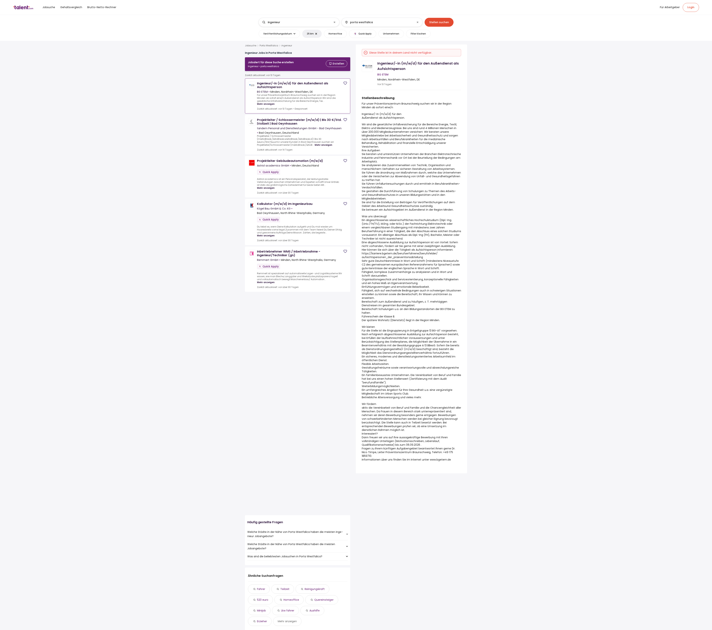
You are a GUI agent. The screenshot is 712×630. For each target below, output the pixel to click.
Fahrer (261, 589)
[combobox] (299, 22)
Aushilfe (314, 610)
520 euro (262, 600)
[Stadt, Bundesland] (379, 22)
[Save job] (345, 83)
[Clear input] (334, 22)
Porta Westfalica (269, 45)
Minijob (261, 610)
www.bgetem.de (440, 459)
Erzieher (262, 621)
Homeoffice (291, 600)
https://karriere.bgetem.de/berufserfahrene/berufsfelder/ (400, 253)
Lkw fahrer (287, 610)
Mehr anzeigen (266, 103)
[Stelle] (296, 22)
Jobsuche (250, 45)
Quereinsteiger (324, 600)
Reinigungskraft (315, 589)
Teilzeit (284, 589)
